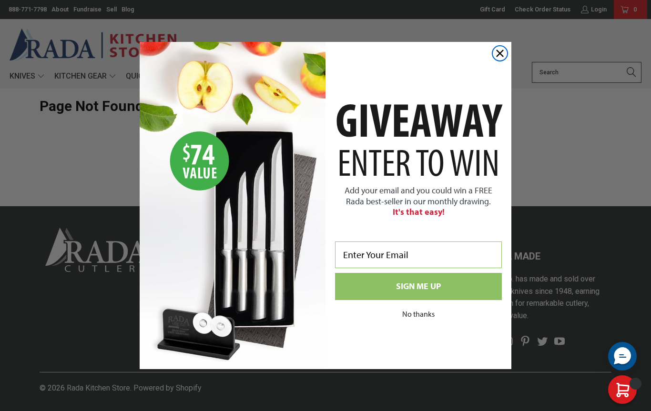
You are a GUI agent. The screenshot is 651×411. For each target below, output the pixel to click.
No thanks (418, 314)
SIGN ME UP (418, 286)
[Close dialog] (500, 53)
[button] (622, 356)
